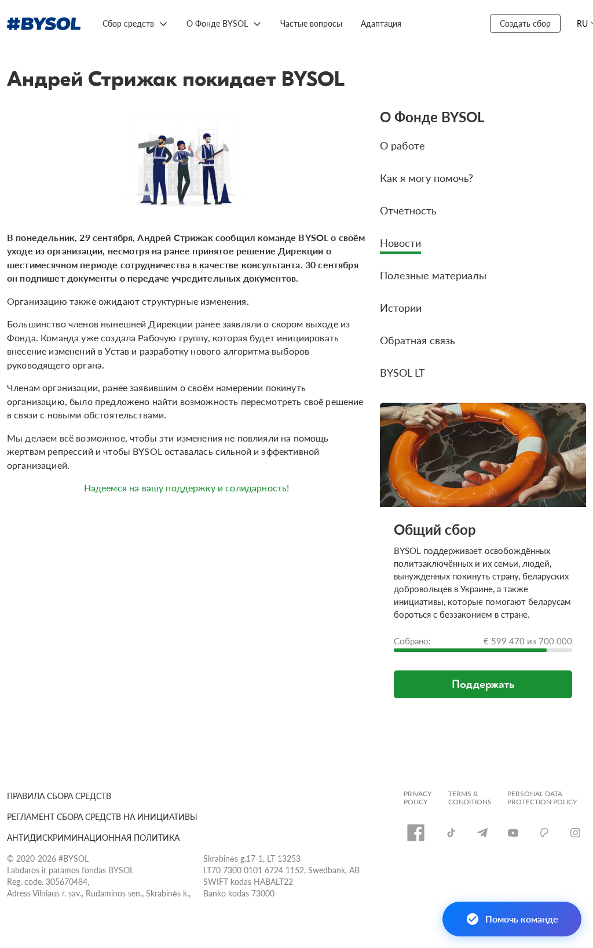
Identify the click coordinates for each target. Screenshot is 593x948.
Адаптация (381, 23)
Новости (400, 242)
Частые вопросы (311, 23)
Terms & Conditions (470, 798)
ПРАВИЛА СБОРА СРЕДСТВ (59, 795)
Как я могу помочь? (426, 177)
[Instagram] (575, 833)
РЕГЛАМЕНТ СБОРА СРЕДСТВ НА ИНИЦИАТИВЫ (102, 816)
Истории (401, 307)
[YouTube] (513, 833)
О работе (402, 145)
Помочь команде (521, 918)
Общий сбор (435, 529)
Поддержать (483, 684)
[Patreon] (544, 832)
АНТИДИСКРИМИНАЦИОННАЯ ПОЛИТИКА (93, 837)
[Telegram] (482, 832)
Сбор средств (128, 23)
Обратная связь (417, 340)
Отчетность (408, 210)
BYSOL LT (402, 372)
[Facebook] (416, 833)
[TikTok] (451, 832)
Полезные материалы (433, 275)
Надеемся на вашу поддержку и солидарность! (187, 487)
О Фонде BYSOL (217, 23)
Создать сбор (525, 23)
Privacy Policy (417, 798)
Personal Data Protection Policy (542, 798)
